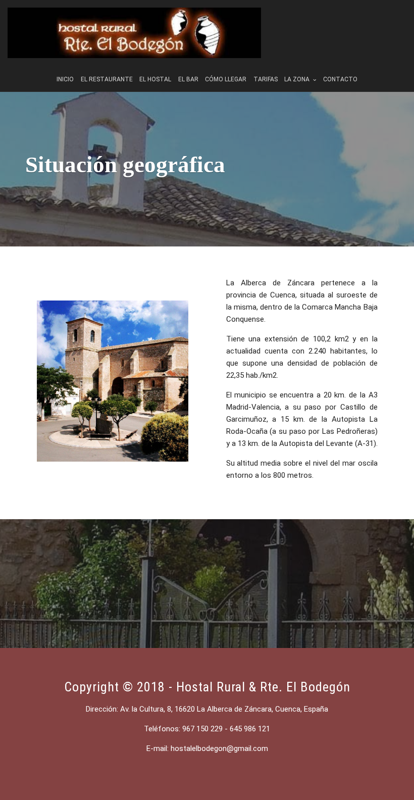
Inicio (65, 79)
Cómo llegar (225, 79)
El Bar (188, 79)
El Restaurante (107, 79)
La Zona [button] (297, 79)
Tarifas (265, 79)
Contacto (340, 79)
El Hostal (155, 79)
